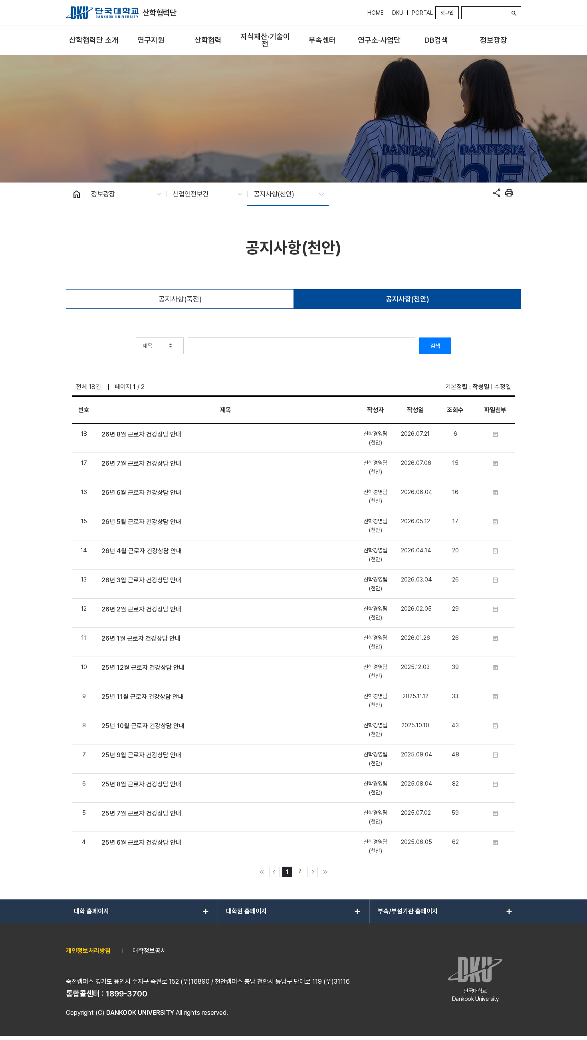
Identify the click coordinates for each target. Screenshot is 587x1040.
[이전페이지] (274, 872)
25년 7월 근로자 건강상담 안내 (141, 813)
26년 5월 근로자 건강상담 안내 (141, 522)
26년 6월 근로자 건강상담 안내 (141, 492)
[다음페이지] (312, 872)
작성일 (480, 387)
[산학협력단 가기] (102, 12)
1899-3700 (126, 993)
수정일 (502, 387)
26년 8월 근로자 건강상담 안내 (141, 434)
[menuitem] (93, 40)
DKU (397, 13)
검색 (435, 346)
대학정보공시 (149, 951)
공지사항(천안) (407, 299)
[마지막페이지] (325, 872)
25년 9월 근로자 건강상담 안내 (141, 755)
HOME (375, 13)
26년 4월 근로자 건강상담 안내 (141, 551)
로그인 (447, 13)
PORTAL (422, 13)
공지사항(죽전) (180, 299)
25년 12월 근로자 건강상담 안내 (142, 667)
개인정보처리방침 (88, 951)
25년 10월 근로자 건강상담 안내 (142, 726)
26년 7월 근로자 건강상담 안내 (141, 463)
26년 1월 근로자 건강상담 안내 (140, 638)
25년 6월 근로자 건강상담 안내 (141, 842)
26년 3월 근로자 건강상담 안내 (141, 580)
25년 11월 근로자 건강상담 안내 (142, 697)
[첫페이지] (262, 872)
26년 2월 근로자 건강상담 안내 (141, 609)
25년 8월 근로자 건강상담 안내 (141, 784)
